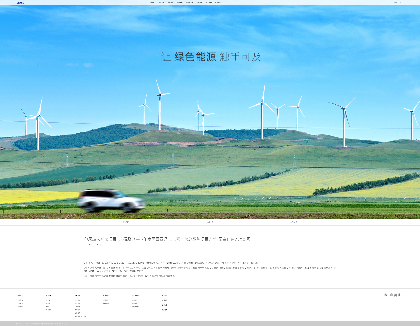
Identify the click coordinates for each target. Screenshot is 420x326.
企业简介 (126, 222)
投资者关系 (189, 3)
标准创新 (77, 300)
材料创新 (77, 307)
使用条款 (164, 305)
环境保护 (106, 300)
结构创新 (77, 313)
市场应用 (161, 3)
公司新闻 (199, 3)
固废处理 (106, 303)
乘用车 (48, 300)
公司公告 (134, 300)
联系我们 (218, 3)
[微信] (386, 297)
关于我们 (152, 3)
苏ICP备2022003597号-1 (59, 324)
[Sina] (391, 297)
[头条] (395, 297)
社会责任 (180, 3)
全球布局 (209, 222)
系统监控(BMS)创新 (80, 316)
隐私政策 (164, 310)
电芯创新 (77, 310)
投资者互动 (135, 307)
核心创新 (170, 3)
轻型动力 (49, 310)
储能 (47, 307)
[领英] (400, 297)
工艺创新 (77, 303)
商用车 (48, 303)
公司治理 (134, 303)
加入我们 (209, 3)
